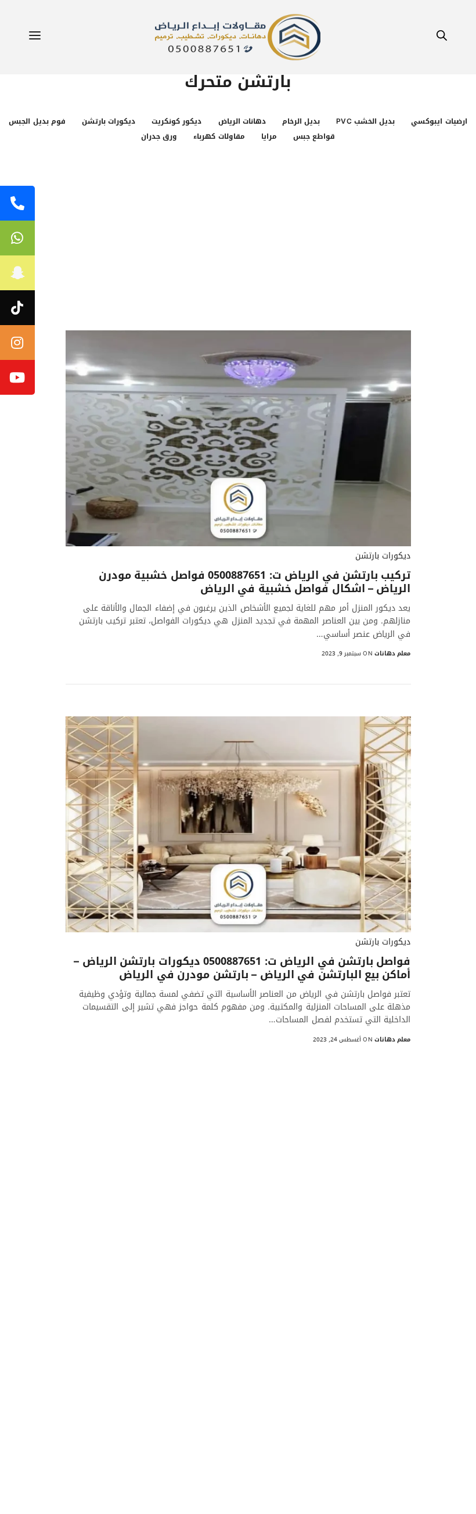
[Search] (442, 37)
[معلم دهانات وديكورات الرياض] (238, 37)
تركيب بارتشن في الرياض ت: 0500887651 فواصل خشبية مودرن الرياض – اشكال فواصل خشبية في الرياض (255, 582)
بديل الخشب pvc (365, 121)
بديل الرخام (301, 121)
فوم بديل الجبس (37, 121)
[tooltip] (17, 203)
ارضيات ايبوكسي (439, 121)
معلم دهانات (392, 653)
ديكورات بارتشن (108, 121)
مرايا (269, 136)
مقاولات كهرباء (218, 136)
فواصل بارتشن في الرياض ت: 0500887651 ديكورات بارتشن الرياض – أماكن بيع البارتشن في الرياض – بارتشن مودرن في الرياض (242, 968)
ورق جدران (159, 136)
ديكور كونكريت (176, 121)
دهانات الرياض (242, 121)
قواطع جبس (314, 136)
